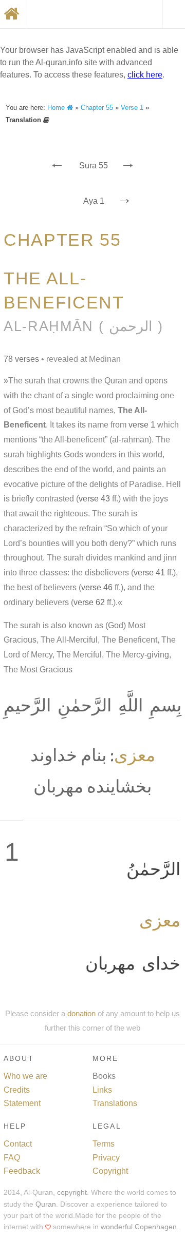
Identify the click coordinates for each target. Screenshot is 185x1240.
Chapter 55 (97, 107)
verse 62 (89, 602)
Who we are (25, 1076)
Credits (17, 1090)
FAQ (12, 1157)
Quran (45, 1204)
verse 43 (94, 498)
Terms (103, 1143)
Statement (22, 1103)
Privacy (106, 1157)
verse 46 (97, 587)
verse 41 (149, 572)
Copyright (110, 1171)
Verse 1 (132, 107)
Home (57, 107)
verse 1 (141, 424)
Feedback (22, 1171)
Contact (18, 1143)
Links (102, 1090)
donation (81, 1013)
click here (144, 74)
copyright (72, 1192)
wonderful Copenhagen (139, 1227)
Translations (114, 1103)
